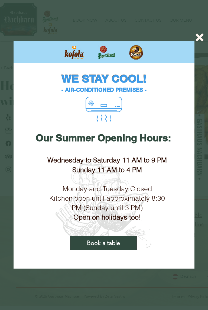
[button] (200, 37)
